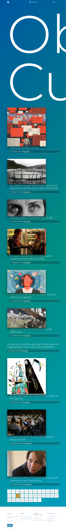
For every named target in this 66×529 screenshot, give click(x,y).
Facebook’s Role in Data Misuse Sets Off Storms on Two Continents (34, 479)
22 (52, 496)
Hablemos (51, 521)
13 (13, 496)
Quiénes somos (39, 520)
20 (44, 496)
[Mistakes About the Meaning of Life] (33, 207)
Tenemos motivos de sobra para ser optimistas (31, 330)
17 (31, 496)
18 (35, 496)
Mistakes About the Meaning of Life (31, 217)
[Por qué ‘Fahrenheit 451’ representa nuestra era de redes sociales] (33, 242)
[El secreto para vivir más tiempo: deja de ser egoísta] (33, 376)
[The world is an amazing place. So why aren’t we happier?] (33, 281)
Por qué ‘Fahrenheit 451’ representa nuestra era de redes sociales (31, 257)
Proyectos (37, 518)
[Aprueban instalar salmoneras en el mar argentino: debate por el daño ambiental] (33, 171)
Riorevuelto (26, 151)
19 (39, 496)
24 (9, 500)
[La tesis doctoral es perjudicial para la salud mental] (33, 422)
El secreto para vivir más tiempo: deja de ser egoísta (34, 397)
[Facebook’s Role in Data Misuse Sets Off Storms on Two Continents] (33, 463)
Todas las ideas (26, 516)
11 (56, 491)
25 (13, 500)
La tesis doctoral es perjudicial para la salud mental (32, 438)
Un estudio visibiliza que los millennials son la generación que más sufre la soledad (33, 345)
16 (26, 496)
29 (31, 500)
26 (18, 500)
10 (52, 491)
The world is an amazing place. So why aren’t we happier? (33, 295)
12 (9, 496)
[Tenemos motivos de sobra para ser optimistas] (33, 318)
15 (22, 496)
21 (48, 496)
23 (56, 496)
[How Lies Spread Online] (33, 127)
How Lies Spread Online (24, 147)
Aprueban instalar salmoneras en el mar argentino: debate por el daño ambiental (34, 187)
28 (26, 500)
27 (22, 500)
